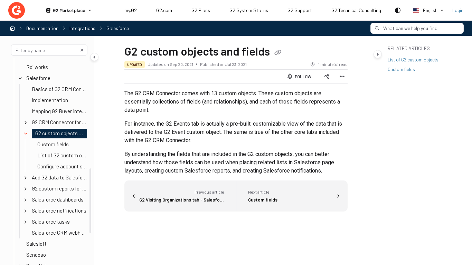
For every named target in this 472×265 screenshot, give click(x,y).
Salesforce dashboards (58, 199)
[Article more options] (342, 76)
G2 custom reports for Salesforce (59, 188)
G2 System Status (248, 10)
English (429, 10)
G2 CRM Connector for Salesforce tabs (59, 122)
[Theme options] (397, 10)
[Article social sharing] (326, 76)
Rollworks (37, 67)
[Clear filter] (81, 50)
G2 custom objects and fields (61, 133)
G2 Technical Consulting (356, 10)
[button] (417, 28)
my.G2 (130, 10)
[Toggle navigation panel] (94, 57)
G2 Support (299, 10)
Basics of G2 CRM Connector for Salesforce (59, 89)
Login (457, 10)
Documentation (42, 28)
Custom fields (53, 144)
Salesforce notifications (59, 210)
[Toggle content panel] (378, 54)
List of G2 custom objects (62, 155)
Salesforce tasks (51, 221)
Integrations (82, 28)
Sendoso (36, 255)
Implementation (50, 100)
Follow (302, 76)
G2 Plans (200, 10)
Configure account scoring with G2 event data (62, 166)
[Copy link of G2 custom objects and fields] (277, 52)
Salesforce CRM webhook (59, 232)
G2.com (164, 10)
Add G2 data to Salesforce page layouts (59, 177)
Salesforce (117, 28)
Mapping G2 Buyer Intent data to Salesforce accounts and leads (59, 111)
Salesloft (36, 244)
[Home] (16, 10)
